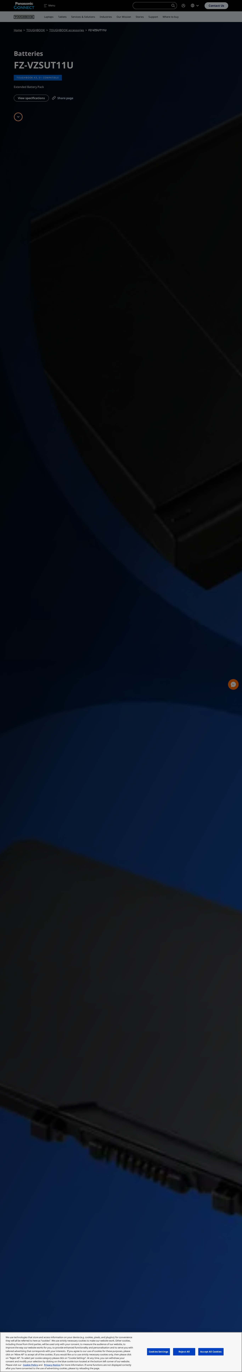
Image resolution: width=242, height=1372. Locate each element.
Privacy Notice (52, 1365)
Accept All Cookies (210, 1351)
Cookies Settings (158, 1351)
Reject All (184, 1351)
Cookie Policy (30, 1365)
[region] (121, 1352)
